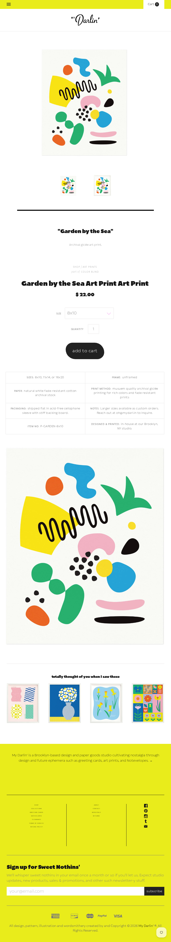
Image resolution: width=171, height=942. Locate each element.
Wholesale (96, 812)
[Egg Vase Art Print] (65, 703)
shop (76, 266)
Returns (96, 816)
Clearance (36, 819)
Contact (96, 808)
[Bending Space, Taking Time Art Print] (23, 703)
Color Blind (90, 271)
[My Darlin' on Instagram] (147, 817)
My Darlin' (146, 926)
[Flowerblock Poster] (148, 703)
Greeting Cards (36, 812)
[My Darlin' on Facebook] (147, 806)
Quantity (77, 329)
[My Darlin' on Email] (147, 827)
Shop (37, 805)
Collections (36, 808)
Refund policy (37, 827)
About (96, 805)
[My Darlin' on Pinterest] (147, 812)
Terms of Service (36, 823)
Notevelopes (36, 816)
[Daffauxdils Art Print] (106, 703)
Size (58, 313)
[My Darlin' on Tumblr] (147, 822)
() (154, 4)
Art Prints (90, 266)
